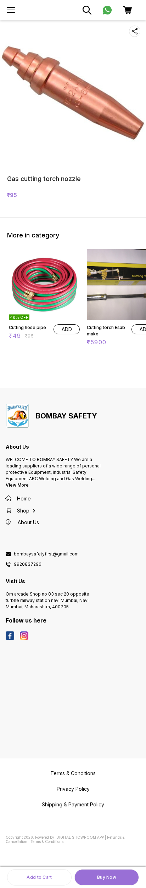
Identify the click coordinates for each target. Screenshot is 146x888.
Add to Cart (39, 877)
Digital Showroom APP (80, 837)
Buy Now (106, 877)
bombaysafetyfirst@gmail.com (46, 554)
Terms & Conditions (46, 841)
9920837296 (27, 564)
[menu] (11, 10)
